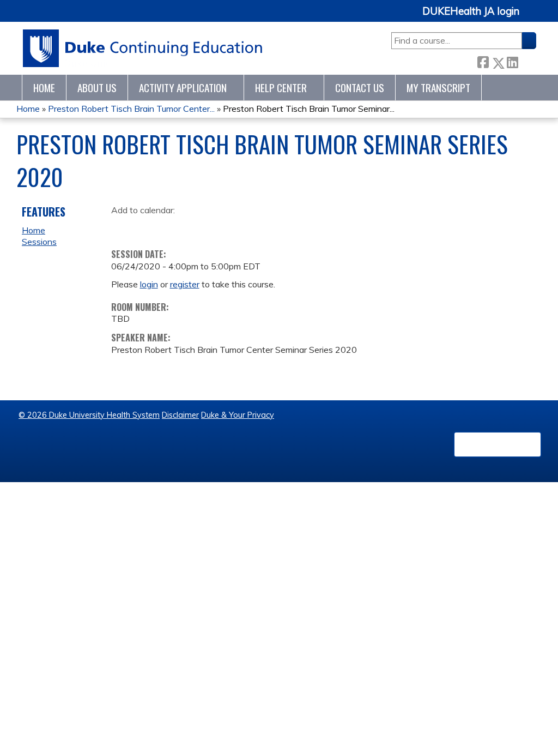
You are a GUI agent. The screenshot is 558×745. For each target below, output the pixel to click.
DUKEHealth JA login (470, 11)
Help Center (281, 87)
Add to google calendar (122, 227)
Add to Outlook (197, 227)
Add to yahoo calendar (147, 227)
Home (44, 87)
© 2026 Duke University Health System (89, 415)
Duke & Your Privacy (237, 415)
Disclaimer (180, 415)
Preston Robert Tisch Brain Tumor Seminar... (309, 108)
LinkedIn (512, 61)
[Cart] (531, 17)
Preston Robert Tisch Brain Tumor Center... (131, 108)
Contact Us (359, 87)
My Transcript (438, 87)
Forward (526, 61)
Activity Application (183, 87)
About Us (97, 87)
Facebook (482, 61)
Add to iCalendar (171, 226)
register (184, 284)
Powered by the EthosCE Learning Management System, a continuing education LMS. (497, 444)
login (149, 284)
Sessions (39, 241)
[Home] (143, 48)
